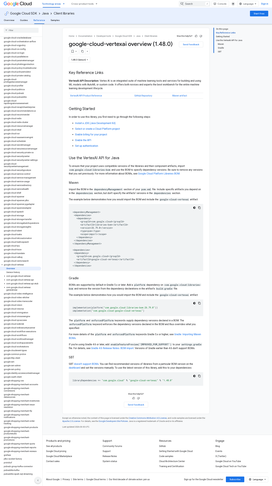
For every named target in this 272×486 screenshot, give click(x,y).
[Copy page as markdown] (82, 51)
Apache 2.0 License (71, 421)
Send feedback (191, 44)
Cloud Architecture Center (172, 461)
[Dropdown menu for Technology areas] (64, 4)
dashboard (74, 367)
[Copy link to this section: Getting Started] (98, 109)
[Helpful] (196, 36)
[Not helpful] (200, 36)
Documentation (85, 36)
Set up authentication (86, 145)
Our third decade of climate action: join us (129, 479)
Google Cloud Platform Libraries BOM (159, 173)
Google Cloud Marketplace (59, 456)
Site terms (78, 479)
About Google (53, 479)
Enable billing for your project (91, 134)
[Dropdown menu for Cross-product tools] (97, 4)
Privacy (66, 479)
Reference (39, 20)
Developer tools (103, 36)
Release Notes (110, 456)
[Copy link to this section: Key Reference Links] (106, 73)
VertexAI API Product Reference (86, 95)
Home (71, 36)
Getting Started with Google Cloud (176, 451)
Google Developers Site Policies (113, 421)
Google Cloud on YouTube (228, 461)
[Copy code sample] (199, 207)
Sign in (264, 4)
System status (110, 461)
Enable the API (83, 140)
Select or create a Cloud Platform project (97, 128)
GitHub (162, 446)
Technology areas (51, 3)
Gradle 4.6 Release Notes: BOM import (112, 348)
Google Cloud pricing (56, 451)
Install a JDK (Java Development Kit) (95, 123)
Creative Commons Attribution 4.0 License (148, 418)
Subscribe (235, 479)
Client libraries (64, 13)
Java (45, 13)
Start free (259, 13)
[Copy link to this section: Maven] (82, 183)
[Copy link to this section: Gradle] (82, 278)
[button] (20, 265)
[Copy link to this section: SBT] (77, 357)
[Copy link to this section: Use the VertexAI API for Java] (122, 158)
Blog (217, 446)
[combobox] (194, 4)
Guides (24, 20)
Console (222, 3)
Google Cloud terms (96, 479)
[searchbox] (21, 30)
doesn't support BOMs (86, 363)
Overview (9, 20)
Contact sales (53, 461)
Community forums (112, 446)
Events (218, 451)
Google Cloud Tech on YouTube (230, 466)
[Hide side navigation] (38, 480)
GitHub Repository (143, 95)
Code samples (166, 456)
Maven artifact (179, 95)
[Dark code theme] (194, 207)
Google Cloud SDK (23, 13)
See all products (54, 446)
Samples (55, 20)
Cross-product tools (82, 3)
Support (107, 451)
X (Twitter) (220, 456)
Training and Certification (171, 466)
